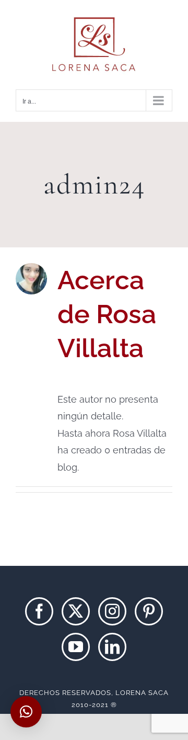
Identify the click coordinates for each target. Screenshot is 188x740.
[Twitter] (76, 611)
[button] (26, 711)
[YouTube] (76, 647)
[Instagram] (112, 611)
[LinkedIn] (112, 647)
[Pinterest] (149, 611)
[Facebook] (39, 611)
